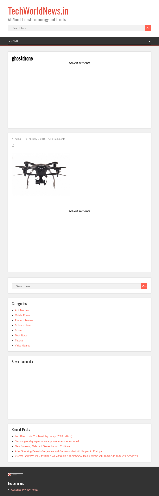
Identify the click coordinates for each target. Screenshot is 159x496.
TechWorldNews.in (38, 10)
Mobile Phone (22, 315)
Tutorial (19, 340)
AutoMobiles (22, 310)
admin (18, 139)
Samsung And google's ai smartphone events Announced (47, 441)
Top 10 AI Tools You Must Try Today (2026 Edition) (43, 436)
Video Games (22, 345)
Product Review (24, 320)
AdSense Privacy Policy (24, 489)
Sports (18, 330)
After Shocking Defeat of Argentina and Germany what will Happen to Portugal (58, 451)
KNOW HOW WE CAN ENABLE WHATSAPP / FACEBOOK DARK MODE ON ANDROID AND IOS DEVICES (76, 456)
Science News (23, 325)
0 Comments (58, 139)
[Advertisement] (79, 97)
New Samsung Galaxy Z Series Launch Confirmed (43, 446)
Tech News (21, 335)
